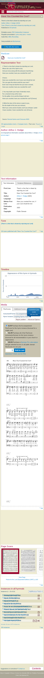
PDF (13, 32)
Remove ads (5, 4)
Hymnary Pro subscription (29, 342)
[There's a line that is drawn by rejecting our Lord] (17, 223)
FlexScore (5, 54)
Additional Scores (20, 309)
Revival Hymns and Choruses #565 (18, 119)
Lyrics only (18, 34)
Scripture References (24, 183)
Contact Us (18, 673)
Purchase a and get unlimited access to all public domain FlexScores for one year (21, 344)
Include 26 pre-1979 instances (10, 624)
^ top (41, 126)
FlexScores (7, 309)
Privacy (12, 673)
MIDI (9, 37)
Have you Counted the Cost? (16, 58)
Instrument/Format (9, 314)
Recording (15, 37)
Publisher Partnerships (38, 673)
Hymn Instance (8, 316)
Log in (31, 7)
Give (17, 675)
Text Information (8, 183)
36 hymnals (12, 27)
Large (3, 126)
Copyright (7, 673)
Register (38, 7)
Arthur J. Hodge (22, 196)
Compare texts (22, 124)
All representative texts (8, 124)
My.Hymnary (16, 41)
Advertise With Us (26, 673)
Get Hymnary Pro (24, 675)
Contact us (21, 669)
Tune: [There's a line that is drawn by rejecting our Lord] (18, 25)
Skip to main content (6, 1)
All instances (5, 627)
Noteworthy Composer (22, 32)
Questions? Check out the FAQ (15, 354)
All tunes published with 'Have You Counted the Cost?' (19, 231)
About (1, 673)
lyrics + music (27, 34)
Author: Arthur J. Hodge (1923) (10, 23)
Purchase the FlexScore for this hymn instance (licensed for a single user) (21, 328)
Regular (38, 124)
